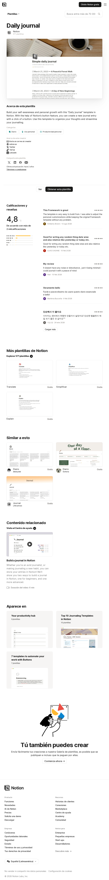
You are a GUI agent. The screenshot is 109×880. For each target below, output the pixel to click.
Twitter (12, 147)
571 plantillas (18, 34)
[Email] (26, 162)
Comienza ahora (54, 761)
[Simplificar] (79, 372)
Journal (17, 503)
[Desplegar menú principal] (105, 4)
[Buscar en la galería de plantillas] (99, 14)
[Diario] (30, 454)
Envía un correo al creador (20, 141)
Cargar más (50, 329)
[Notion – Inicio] (4, 4)
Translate (11, 386)
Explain (10, 418)
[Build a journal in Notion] (30, 544)
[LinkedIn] (14, 162)
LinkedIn (12, 153)
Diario (16, 469)
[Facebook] (20, 162)
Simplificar (61, 386)
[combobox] (83, 14)
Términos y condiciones (16, 169)
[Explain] (30, 404)
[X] (9, 162)
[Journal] (30, 488)
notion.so (13, 144)
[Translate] (30, 372)
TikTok (12, 150)
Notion (16, 31)
